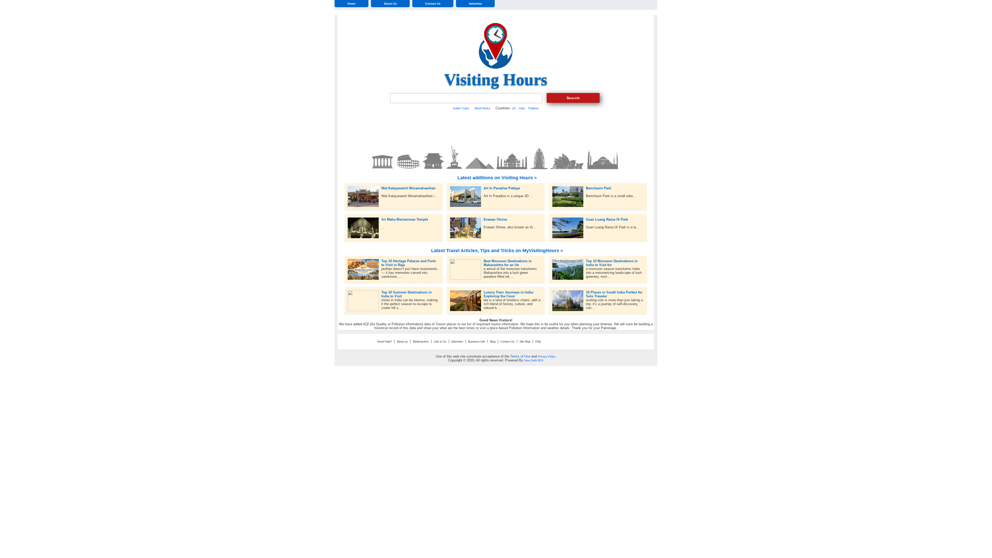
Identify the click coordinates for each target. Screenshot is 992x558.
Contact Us (432, 3)
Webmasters (421, 341)
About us (402, 341)
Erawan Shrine (495, 219)
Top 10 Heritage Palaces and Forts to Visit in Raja (408, 261)
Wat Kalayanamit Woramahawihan (408, 188)
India (522, 108)
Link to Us (440, 341)
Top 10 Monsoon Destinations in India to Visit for (612, 261)
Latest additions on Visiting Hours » (497, 177)
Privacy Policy (547, 356)
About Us (390, 3)
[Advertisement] (496, 126)
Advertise (475, 3)
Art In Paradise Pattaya (502, 188)
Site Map (525, 341)
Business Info (476, 341)
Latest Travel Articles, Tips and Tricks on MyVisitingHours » (497, 250)
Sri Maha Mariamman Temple (404, 219)
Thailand (533, 108)
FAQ (538, 341)
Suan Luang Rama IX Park (607, 219)
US (514, 108)
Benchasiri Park (598, 188)
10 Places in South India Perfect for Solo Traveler (614, 292)
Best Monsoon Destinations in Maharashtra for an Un (508, 261)
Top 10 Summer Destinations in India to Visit (406, 292)
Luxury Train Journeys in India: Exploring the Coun (509, 292)
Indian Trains (461, 108)
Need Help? (384, 341)
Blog (492, 341)
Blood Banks (482, 108)
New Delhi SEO (534, 360)
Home (351, 3)
